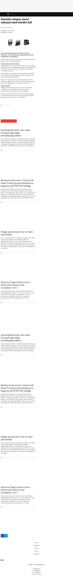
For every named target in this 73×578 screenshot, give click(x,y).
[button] (67, 14)
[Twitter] (6, 536)
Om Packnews (36, 545)
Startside (36, 542)
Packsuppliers (37, 553)
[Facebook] (2, 536)
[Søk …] (69, 14)
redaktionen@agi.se (36, 574)
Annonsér (36, 551)
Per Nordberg (7, 27)
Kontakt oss (36, 548)
